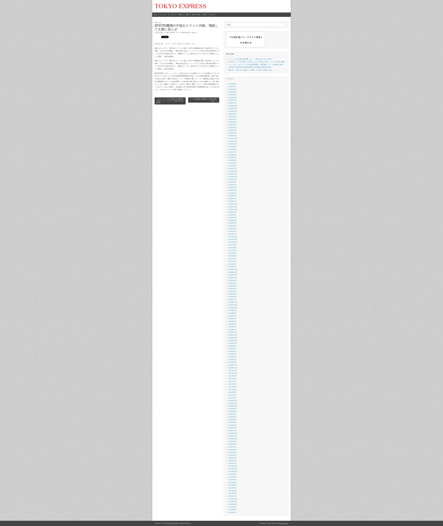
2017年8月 (232, 379)
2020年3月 (232, 294)
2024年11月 (233, 141)
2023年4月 (232, 193)
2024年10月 (233, 144)
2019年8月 (232, 313)
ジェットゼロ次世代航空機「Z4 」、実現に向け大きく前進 (250, 59)
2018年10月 (233, 340)
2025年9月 (232, 114)
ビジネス (164, 15)
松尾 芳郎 (159, 32)
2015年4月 (232, 455)
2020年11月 (233, 272)
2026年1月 (232, 103)
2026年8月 (232, 84)
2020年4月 (232, 291)
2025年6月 (232, 122)
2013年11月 (233, 501)
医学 (204, 15)
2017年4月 (232, 390)
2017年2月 (232, 395)
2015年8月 (232, 444)
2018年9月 (232, 343)
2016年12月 (233, 400)
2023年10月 (233, 177)
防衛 (187, 15)
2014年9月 (232, 474)
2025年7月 (232, 119)
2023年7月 (232, 185)
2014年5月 (232, 485)
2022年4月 (232, 226)
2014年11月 (233, 469)
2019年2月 (232, 329)
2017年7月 (232, 381)
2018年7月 (232, 349)
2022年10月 (233, 209)
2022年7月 (232, 218)
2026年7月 (232, 86)
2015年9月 (232, 441)
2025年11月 (233, 108)
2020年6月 (232, 286)
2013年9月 (232, 507)
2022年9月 (232, 212)
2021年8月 (232, 248)
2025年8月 (232, 117)
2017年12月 (233, 368)
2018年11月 (233, 338)
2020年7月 (232, 283)
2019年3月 (232, 327)
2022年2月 (232, 231)
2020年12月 (233, 269)
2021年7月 (232, 250)
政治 (155, 15)
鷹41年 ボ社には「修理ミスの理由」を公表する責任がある (250, 70)
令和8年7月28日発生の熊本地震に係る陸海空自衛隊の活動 (250, 67)
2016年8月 (232, 411)
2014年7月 (232, 480)
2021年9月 (232, 245)
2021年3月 (232, 261)
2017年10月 (233, 373)
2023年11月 (233, 174)
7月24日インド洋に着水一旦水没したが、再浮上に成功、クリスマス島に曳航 (257, 62)
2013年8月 (232, 510)
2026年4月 (232, 95)
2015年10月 (233, 439)
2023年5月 (232, 190)
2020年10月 (233, 275)
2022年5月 (232, 223)
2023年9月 (232, 179)
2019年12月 (233, 302)
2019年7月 (232, 316)
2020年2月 (232, 297)
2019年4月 (232, 324)
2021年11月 (233, 239)
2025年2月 (232, 133)
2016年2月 (232, 428)
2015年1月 (232, 463)
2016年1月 (232, 430)
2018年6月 (232, 351)
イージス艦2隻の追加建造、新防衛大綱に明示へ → (204, 100)
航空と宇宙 (196, 15)
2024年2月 (232, 166)
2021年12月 (233, 237)
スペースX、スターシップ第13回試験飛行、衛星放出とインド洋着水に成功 (256, 64)
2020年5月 (232, 288)
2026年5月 (232, 92)
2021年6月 (232, 253)
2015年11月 (233, 436)
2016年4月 (232, 422)
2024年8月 (232, 149)
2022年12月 (233, 204)
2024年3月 (232, 163)
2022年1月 (232, 234)
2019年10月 (233, 308)
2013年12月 (233, 499)
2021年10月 (233, 242)
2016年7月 (232, 414)
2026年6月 (232, 89)
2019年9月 (232, 310)
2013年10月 (233, 504)
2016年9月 (232, 409)
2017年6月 (232, 384)
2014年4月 (232, 488)
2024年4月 (232, 160)
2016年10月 (233, 406)
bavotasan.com (283, 523)
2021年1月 (232, 267)
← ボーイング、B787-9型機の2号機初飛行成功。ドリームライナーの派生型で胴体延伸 (169, 101)
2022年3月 (232, 228)
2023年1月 (232, 201)
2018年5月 (232, 354)
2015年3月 (232, 458)
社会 (211, 15)
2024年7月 (232, 152)
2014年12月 (233, 466)
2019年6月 (232, 319)
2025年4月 (232, 127)
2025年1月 (232, 136)
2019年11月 (233, 305)
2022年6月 (232, 220)
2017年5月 (232, 387)
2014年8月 (232, 477)
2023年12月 (233, 171)
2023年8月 (232, 182)
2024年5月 (232, 157)
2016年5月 (232, 419)
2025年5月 (232, 125)
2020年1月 (232, 299)
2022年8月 (232, 215)
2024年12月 (233, 138)
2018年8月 (232, 346)
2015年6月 (232, 450)
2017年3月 (232, 392)
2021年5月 (232, 256)
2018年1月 (232, 365)
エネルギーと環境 (176, 15)
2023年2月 (232, 198)
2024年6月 (232, 155)
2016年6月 (232, 417)
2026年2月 (232, 100)
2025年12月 (233, 106)
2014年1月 (232, 496)
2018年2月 (232, 362)
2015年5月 (232, 452)
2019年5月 (232, 321)
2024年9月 (232, 147)
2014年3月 (232, 491)
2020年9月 (232, 278)
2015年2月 (232, 461)
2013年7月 (232, 512)
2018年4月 (232, 357)
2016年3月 (232, 425)
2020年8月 (232, 280)
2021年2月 (232, 264)
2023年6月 (232, 187)
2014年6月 (232, 482)
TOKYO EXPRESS (180, 6)
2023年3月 (232, 196)
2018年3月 (232, 360)
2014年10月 (233, 471)
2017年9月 (232, 376)
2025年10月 (233, 111)
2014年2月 (232, 493)
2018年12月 (233, 335)
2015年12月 (233, 433)
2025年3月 (232, 130)
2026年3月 (232, 97)
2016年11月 (233, 403)
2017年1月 (232, 398)
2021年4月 (232, 259)
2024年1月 (232, 168)
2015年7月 (232, 447)
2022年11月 (233, 207)
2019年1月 (232, 332)
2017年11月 (233, 370)
